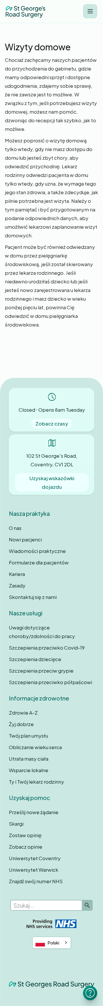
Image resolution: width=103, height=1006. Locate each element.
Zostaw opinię (25, 835)
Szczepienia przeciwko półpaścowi (50, 682)
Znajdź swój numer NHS (36, 881)
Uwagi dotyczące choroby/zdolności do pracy (42, 631)
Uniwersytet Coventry (35, 858)
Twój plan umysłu (28, 735)
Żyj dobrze (21, 724)
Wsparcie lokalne (28, 770)
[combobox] (51, 943)
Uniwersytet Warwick (33, 869)
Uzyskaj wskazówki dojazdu (51, 482)
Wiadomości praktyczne (37, 551)
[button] (90, 11)
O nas (15, 528)
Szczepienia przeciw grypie (41, 670)
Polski (53, 942)
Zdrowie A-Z (23, 712)
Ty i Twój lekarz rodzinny (36, 781)
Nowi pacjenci (25, 539)
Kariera (17, 574)
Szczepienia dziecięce (35, 659)
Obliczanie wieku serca (35, 747)
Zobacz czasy (51, 423)
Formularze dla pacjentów (39, 562)
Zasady (17, 585)
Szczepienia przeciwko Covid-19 (47, 647)
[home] (25, 11)
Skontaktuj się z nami (33, 597)
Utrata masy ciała (28, 758)
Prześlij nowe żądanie (33, 812)
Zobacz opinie (25, 846)
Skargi (16, 823)
